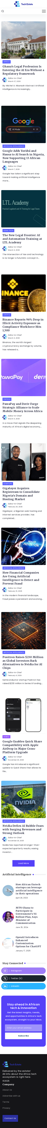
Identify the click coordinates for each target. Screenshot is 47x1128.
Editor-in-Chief (15, 78)
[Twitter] (23, 978)
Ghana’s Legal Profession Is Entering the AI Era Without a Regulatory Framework (23, 70)
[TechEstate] (12, 1064)
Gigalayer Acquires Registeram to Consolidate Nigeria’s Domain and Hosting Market (21, 494)
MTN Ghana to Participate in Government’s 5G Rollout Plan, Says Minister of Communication (26, 915)
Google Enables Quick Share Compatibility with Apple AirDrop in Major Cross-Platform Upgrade (22, 747)
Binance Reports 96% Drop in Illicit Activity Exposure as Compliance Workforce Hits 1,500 (23, 325)
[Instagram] (23, 970)
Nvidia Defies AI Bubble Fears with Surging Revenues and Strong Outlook (23, 829)
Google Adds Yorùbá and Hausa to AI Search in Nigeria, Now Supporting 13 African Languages (23, 156)
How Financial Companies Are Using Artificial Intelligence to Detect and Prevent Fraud (21, 578)
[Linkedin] (23, 986)
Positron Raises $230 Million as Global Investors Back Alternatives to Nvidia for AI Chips (23, 663)
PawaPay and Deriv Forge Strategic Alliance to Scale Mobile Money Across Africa (22, 407)
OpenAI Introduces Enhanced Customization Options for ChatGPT (28, 942)
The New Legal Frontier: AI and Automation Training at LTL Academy (22, 239)
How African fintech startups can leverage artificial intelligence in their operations (29, 889)
